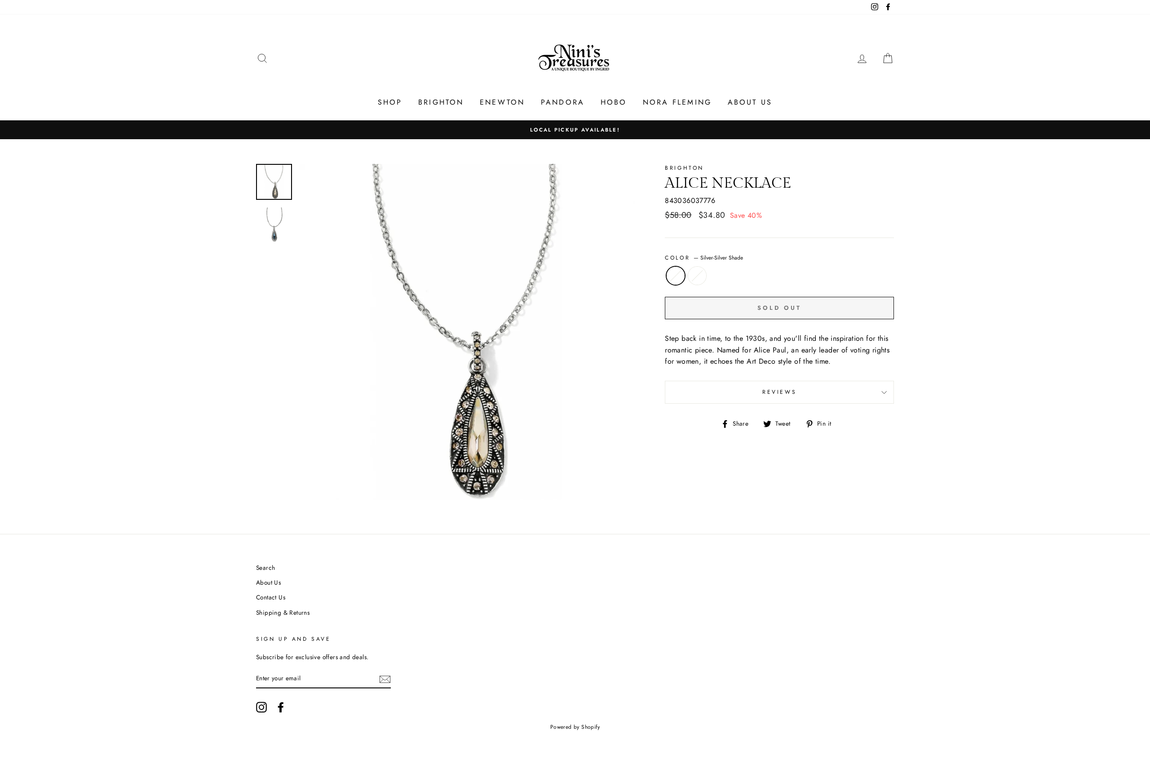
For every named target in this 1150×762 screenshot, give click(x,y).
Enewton (502, 102)
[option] (575, 130)
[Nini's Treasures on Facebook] (280, 707)
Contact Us (270, 597)
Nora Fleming (677, 102)
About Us (750, 102)
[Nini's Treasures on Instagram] (261, 707)
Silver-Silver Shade (676, 276)
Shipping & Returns (283, 612)
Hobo (614, 102)
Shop (390, 102)
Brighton (441, 102)
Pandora (562, 102)
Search (265, 567)
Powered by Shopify (575, 727)
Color (704, 258)
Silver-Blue (697, 276)
